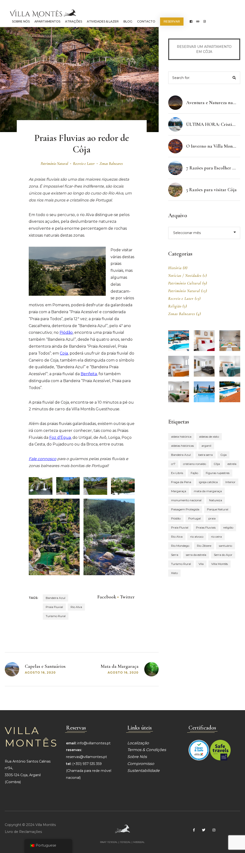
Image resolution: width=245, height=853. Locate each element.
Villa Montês (219, 564)
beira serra (205, 455)
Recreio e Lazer (84, 163)
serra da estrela (196, 555)
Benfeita (89, 374)
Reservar (172, 21)
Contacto (146, 21)
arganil (206, 445)
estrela (232, 464)
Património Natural (54, 163)
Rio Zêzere (204, 545)
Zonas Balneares (111, 163)
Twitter (127, 597)
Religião (174, 306)
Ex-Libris (177, 473)
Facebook (106, 597)
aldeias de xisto (209, 436)
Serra (174, 555)
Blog (127, 21)
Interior (230, 482)
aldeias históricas (182, 445)
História (175, 268)
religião (228, 527)
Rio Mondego (180, 545)
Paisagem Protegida (185, 509)
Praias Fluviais (206, 527)
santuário (225, 545)
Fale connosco (42, 459)
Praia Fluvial (54, 607)
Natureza (215, 500)
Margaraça (178, 491)
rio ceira (216, 536)
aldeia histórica (181, 436)
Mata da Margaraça (120, 666)
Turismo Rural (56, 616)
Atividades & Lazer (103, 21)
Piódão (66, 332)
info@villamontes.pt (94, 743)
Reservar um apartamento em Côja (204, 49)
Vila (201, 564)
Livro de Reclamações (23, 832)
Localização (138, 743)
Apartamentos (47, 21)
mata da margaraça (208, 491)
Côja (217, 464)
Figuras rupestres (217, 473)
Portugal (194, 518)
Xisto (174, 573)
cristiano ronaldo (194, 464)
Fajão (194, 473)
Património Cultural (184, 283)
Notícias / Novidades (184, 275)
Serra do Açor (223, 555)
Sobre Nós (21, 21)
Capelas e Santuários (45, 666)
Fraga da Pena (181, 482)
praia (212, 518)
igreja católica (208, 482)
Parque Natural (217, 509)
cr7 (173, 464)
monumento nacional (186, 500)
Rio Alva (76, 607)
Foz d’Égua (60, 437)
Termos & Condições (146, 749)
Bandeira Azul (55, 598)
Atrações (73, 21)
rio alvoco (196, 536)
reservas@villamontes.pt (86, 757)
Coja (64, 353)
